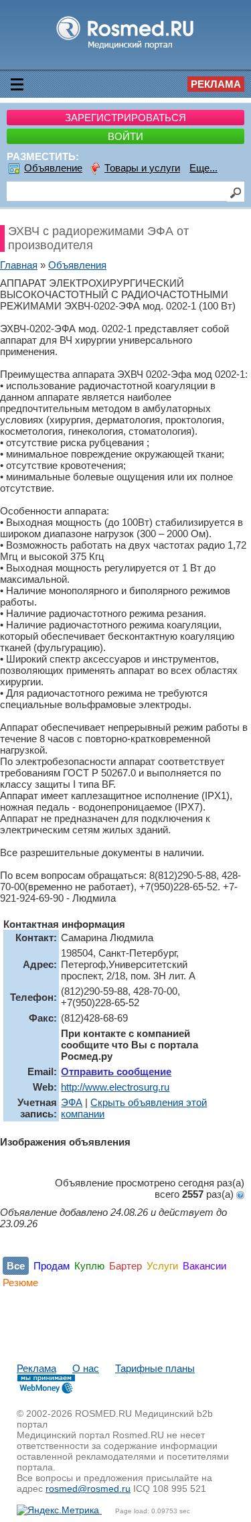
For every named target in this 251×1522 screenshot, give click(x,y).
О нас (85, 1368)
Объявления (77, 265)
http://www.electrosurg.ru (115, 1087)
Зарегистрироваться (125, 117)
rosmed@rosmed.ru (88, 1488)
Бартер (125, 1265)
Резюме (20, 1282)
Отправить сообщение (116, 1071)
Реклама (216, 84)
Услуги (162, 1265)
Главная (18, 265)
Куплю (89, 1265)
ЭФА (71, 1102)
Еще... (203, 168)
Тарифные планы (155, 1368)
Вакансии (204, 1265)
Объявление (53, 168)
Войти (125, 136)
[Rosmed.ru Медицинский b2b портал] (125, 48)
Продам (51, 1265)
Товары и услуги (142, 168)
